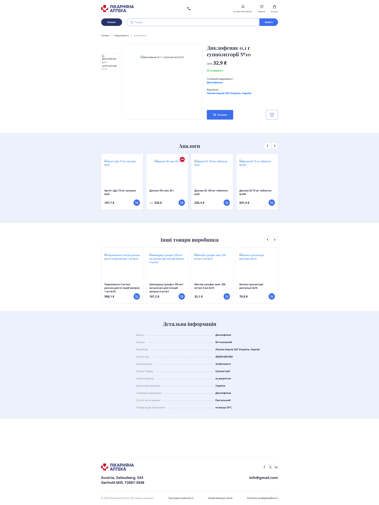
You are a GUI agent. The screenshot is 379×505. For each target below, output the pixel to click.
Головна (105, 35)
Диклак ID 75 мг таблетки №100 (255, 192)
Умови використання (220, 498)
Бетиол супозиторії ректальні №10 (251, 286)
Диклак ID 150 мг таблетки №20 (211, 192)
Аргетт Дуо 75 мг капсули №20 (120, 192)
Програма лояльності (180, 498)
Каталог (111, 22)
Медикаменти (121, 35)
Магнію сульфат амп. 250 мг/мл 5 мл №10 (209, 286)
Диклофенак (215, 82)
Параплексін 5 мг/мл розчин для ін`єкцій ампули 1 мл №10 (122, 288)
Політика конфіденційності (262, 498)
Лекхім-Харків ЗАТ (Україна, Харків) (229, 93)
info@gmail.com (263, 477)
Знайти (269, 22)
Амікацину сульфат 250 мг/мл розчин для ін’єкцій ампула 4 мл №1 (166, 288)
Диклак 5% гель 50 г (161, 190)
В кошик (222, 114)
